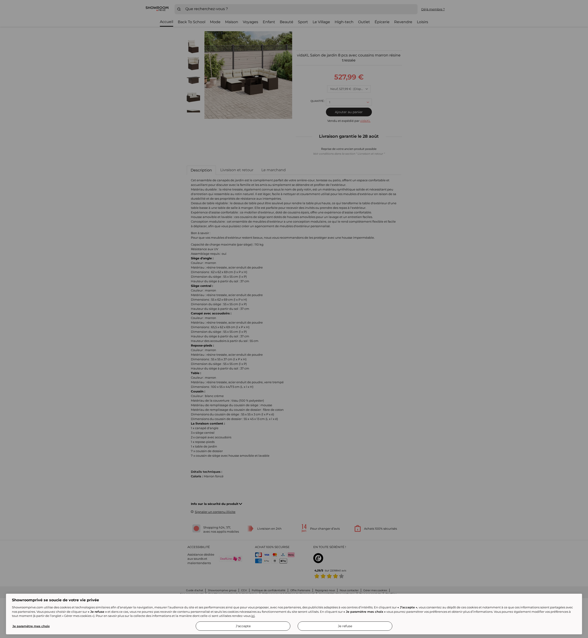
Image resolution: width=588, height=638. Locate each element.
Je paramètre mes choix (31, 626)
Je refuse (345, 626)
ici (253, 616)
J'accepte (243, 626)
